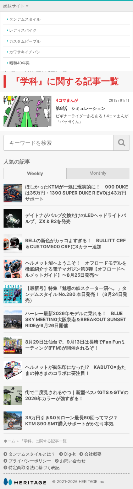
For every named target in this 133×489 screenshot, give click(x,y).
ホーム (9, 441)
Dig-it (70, 454)
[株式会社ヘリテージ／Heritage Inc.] (25, 481)
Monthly (97, 173)
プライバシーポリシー (30, 460)
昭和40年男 (19, 62)
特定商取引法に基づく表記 (34, 467)
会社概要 (92, 454)
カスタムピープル (24, 41)
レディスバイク (23, 30)
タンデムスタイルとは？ (32, 454)
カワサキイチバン (24, 51)
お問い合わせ (72, 460)
